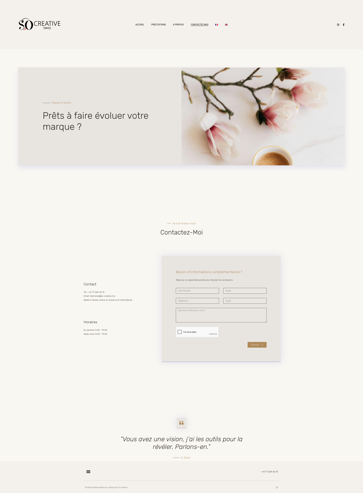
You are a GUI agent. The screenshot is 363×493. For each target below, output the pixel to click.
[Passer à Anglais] (226, 24)
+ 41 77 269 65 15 (269, 471)
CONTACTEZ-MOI (199, 24)
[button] (88, 471)
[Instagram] (338, 24)
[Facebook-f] (343, 24)
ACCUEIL (139, 24)
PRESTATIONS (158, 24)
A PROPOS (178, 24)
